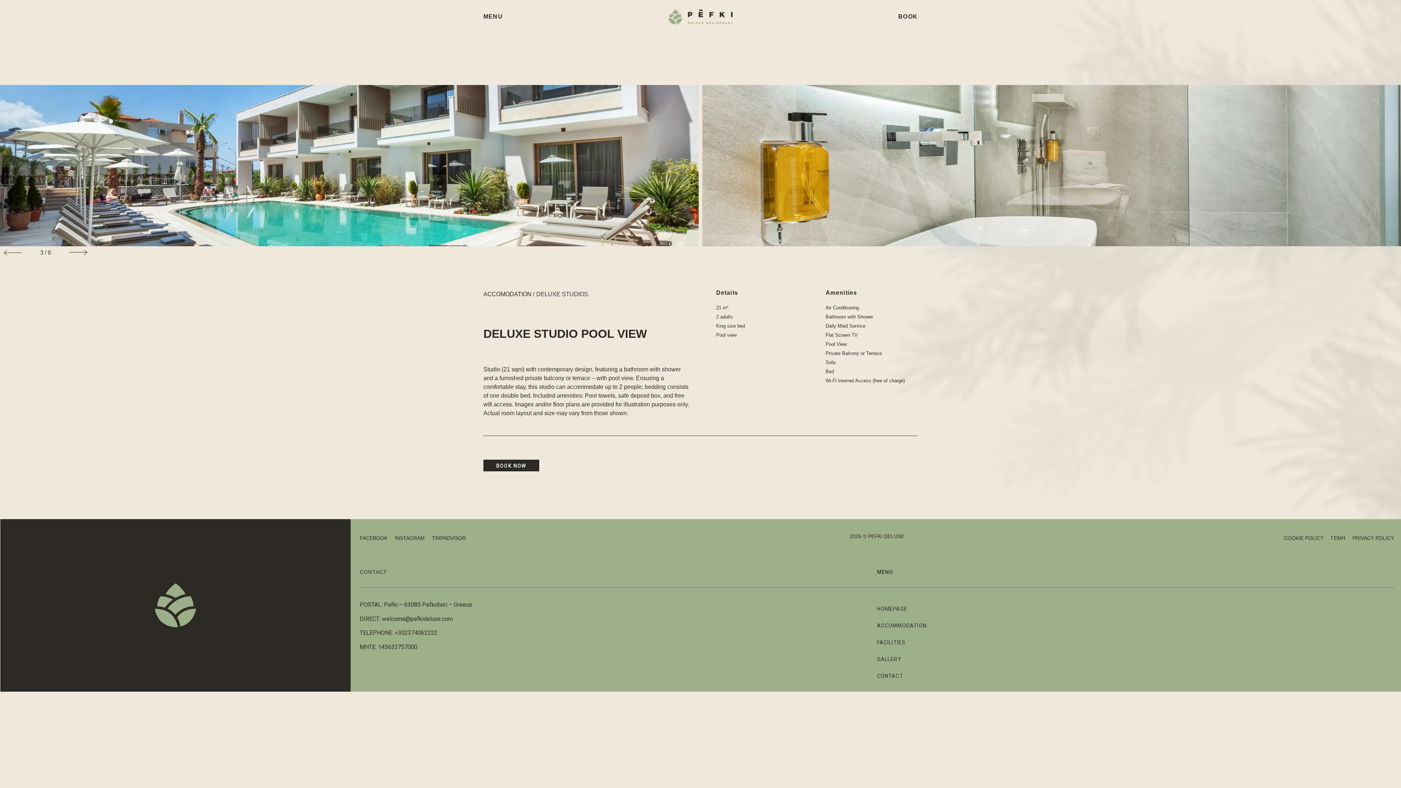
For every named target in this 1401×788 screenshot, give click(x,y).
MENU (493, 16)
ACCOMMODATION (902, 626)
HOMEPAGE (892, 609)
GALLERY (889, 659)
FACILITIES (891, 642)
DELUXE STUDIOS (562, 294)
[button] (13, 253)
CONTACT (373, 572)
